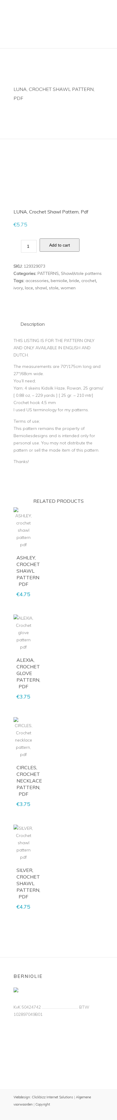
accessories (37, 280)
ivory (18, 288)
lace (29, 288)
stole (53, 288)
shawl (41, 288)
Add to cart (59, 245)
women (68, 288)
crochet (88, 280)
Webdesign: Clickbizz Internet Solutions (43, 1097)
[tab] (32, 324)
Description (32, 324)
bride (74, 280)
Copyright (42, 1104)
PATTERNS (48, 273)
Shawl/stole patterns (81, 273)
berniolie (59, 280)
